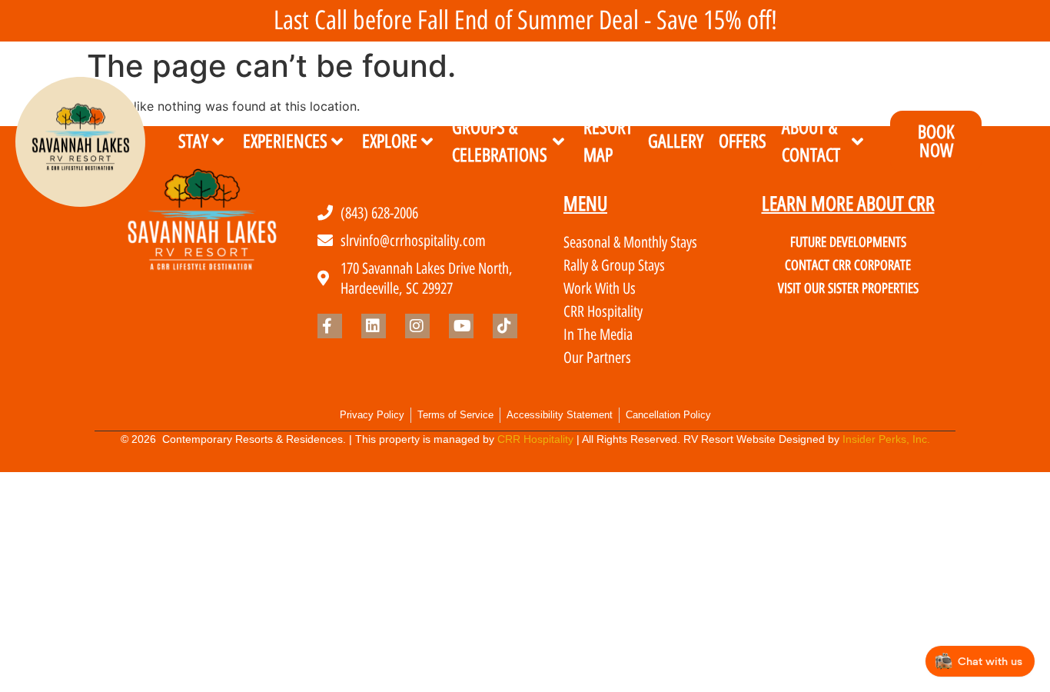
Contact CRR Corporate (848, 265)
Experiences (285, 141)
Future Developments (848, 242)
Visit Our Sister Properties (848, 288)
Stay (193, 141)
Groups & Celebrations (499, 141)
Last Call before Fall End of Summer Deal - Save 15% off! (525, 20)
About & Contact (811, 141)
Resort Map (608, 141)
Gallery (675, 141)
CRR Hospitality (535, 439)
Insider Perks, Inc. (886, 439)
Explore (389, 141)
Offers (742, 141)
